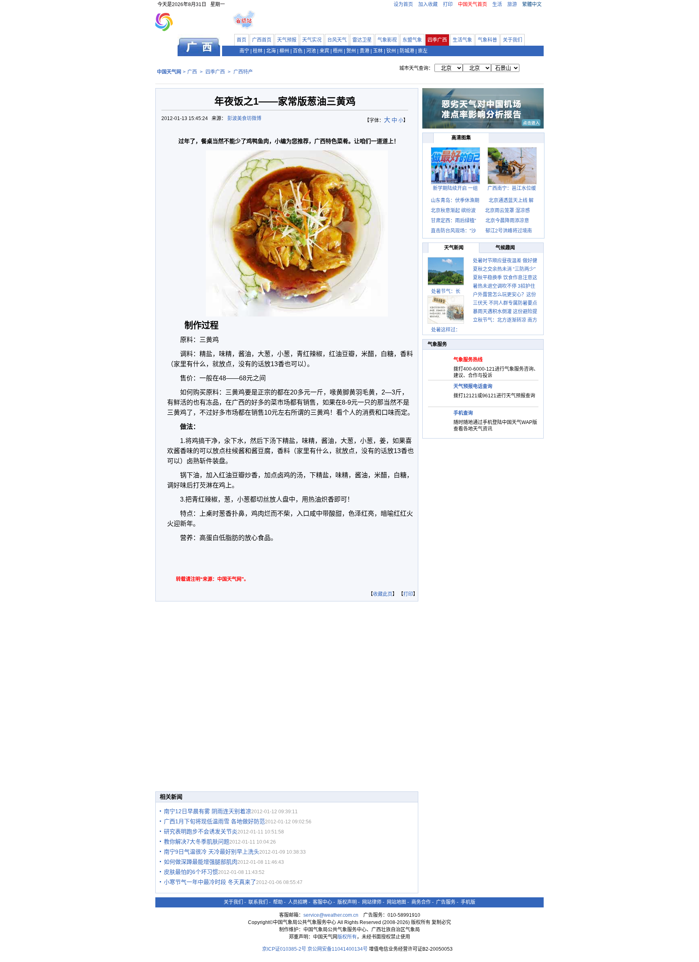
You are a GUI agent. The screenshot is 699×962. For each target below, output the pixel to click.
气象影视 (387, 40)
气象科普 (487, 40)
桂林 (258, 51)
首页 (241, 40)
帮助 (278, 902)
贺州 (351, 51)
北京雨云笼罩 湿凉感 (507, 210)
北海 (271, 51)
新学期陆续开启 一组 (455, 188)
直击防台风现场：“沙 (453, 231)
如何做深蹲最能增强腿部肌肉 (200, 862)
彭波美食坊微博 (245, 118)
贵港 (364, 51)
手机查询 (463, 413)
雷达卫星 (362, 40)
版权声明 (347, 902)
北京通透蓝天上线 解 (511, 200)
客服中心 (322, 902)
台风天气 (337, 40)
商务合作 (421, 902)
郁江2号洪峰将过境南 (508, 231)
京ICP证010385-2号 (284, 949)
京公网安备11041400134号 (337, 949)
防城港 (407, 51)
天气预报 (287, 40)
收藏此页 (382, 594)
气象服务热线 (468, 360)
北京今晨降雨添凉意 (507, 221)
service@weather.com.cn (330, 915)
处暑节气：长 (445, 291)
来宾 (324, 51)
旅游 (512, 4)
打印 (448, 4)
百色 (298, 51)
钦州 (391, 51)
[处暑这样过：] (446, 309)
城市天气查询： (416, 68)
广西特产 (243, 72)
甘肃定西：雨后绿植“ (453, 221)
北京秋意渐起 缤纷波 (453, 210)
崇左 (423, 51)
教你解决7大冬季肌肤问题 (196, 841)
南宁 (244, 51)
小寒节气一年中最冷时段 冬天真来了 (210, 882)
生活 (497, 4)
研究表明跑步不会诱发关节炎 (200, 831)
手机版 (468, 902)
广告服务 (445, 902)
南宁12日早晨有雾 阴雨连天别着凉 (207, 811)
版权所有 (347, 937)
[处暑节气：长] (446, 271)
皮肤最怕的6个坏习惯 (191, 872)
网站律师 (371, 902)
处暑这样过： (445, 330)
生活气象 (462, 40)
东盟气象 (412, 40)
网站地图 (396, 902)
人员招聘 (297, 902)
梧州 (338, 51)
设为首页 (403, 4)
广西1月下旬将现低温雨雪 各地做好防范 (214, 821)
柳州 (284, 51)
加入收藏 (428, 4)
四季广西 (437, 40)
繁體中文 (532, 4)
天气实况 (312, 40)
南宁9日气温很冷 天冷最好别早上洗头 (211, 851)
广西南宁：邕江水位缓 (511, 188)
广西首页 (261, 40)
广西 (192, 72)
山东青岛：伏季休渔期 (455, 200)
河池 (311, 51)
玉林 (378, 51)
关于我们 (512, 40)
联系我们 (258, 902)
